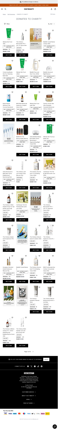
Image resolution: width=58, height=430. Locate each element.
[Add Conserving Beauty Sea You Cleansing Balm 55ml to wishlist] (12, 60)
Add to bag (9, 55)
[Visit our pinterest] (41, 366)
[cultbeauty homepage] (29, 9)
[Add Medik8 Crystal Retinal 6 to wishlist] (26, 256)
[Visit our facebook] (28, 366)
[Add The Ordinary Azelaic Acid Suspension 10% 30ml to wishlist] (12, 225)
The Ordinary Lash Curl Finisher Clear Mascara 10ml (21, 173)
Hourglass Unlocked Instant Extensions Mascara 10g (8, 269)
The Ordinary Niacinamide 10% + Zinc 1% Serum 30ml (21, 43)
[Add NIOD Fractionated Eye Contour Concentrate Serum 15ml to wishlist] (53, 256)
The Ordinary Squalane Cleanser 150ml (35, 300)
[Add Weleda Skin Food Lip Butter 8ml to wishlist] (53, 125)
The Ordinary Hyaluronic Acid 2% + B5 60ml (48, 238)
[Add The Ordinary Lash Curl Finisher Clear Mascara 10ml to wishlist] (26, 160)
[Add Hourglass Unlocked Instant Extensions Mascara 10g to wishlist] (12, 256)
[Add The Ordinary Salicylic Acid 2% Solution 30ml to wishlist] (39, 225)
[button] (36, 38)
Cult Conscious (11, 14)
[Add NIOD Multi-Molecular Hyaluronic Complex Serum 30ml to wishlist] (26, 92)
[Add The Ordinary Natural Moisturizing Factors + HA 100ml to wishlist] (53, 287)
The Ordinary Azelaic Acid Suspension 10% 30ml (8, 238)
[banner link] (22, 233)
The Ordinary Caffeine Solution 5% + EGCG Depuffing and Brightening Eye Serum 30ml (8, 332)
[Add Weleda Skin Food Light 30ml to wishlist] (39, 92)
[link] (51, 9)
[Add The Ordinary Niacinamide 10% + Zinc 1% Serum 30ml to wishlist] (26, 30)
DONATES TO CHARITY (29, 19)
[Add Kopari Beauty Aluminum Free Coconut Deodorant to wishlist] (12, 92)
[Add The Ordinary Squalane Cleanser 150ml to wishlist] (39, 287)
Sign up (46, 359)
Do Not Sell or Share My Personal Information (29, 387)
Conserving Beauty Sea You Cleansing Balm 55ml (8, 74)
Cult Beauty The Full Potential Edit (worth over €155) (21, 206)
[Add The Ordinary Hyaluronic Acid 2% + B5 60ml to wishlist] (53, 225)
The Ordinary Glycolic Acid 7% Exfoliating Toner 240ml (35, 173)
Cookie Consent (29, 385)
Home (4, 14)
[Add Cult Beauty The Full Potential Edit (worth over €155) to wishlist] (26, 193)
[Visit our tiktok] (38, 366)
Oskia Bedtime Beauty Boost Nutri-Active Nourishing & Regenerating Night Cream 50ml (35, 140)
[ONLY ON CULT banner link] (9, 133)
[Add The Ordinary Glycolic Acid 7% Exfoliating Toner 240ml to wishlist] (39, 160)
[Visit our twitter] (31, 366)
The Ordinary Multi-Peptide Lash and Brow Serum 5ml (21, 330)
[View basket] (55, 9)
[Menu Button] (2, 9)
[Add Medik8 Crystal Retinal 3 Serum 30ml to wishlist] (53, 30)
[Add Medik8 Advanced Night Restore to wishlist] (53, 60)
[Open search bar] (5, 9)
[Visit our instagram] (34, 366)
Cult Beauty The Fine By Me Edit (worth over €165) (49, 173)
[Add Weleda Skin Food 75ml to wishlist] (12, 30)
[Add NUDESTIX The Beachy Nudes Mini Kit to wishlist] (26, 125)
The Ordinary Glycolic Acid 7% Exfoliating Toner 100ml (35, 269)
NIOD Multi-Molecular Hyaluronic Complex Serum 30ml (21, 105)
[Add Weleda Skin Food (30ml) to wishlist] (26, 60)
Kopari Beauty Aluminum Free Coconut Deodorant (8, 105)
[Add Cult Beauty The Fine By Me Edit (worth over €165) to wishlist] (53, 160)
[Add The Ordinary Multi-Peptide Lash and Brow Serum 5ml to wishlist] (26, 317)
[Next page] (33, 351)
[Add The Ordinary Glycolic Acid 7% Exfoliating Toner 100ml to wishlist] (39, 256)
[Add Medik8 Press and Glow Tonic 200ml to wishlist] (39, 60)
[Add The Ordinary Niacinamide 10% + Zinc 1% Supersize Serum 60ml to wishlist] (53, 193)
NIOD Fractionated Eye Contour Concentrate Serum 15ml (49, 269)
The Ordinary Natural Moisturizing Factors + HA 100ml (49, 300)
